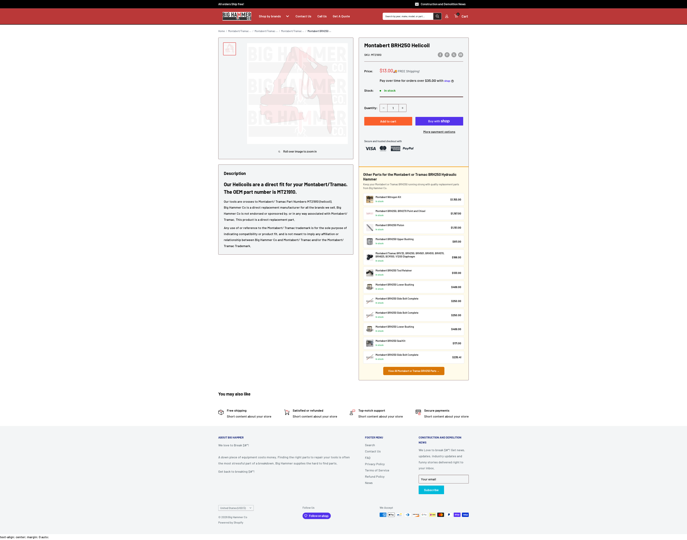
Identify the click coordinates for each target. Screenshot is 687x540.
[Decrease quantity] (383, 108)
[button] (287, 16)
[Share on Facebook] (440, 55)
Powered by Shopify (230, 522)
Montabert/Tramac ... (239, 31)
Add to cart (388, 121)
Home (221, 31)
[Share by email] (460, 55)
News (369, 483)
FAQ (367, 458)
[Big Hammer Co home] (237, 16)
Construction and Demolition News (443, 4)
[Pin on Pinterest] (447, 55)
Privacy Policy (375, 464)
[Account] (447, 16)
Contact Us (373, 451)
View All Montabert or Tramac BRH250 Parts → (413, 370)
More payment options (439, 132)
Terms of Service (377, 470)
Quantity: (370, 108)
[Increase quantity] (402, 108)
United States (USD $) (233, 508)
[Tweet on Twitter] (453, 55)
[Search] (437, 16)
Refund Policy (375, 476)
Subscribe (431, 490)
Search (370, 445)
